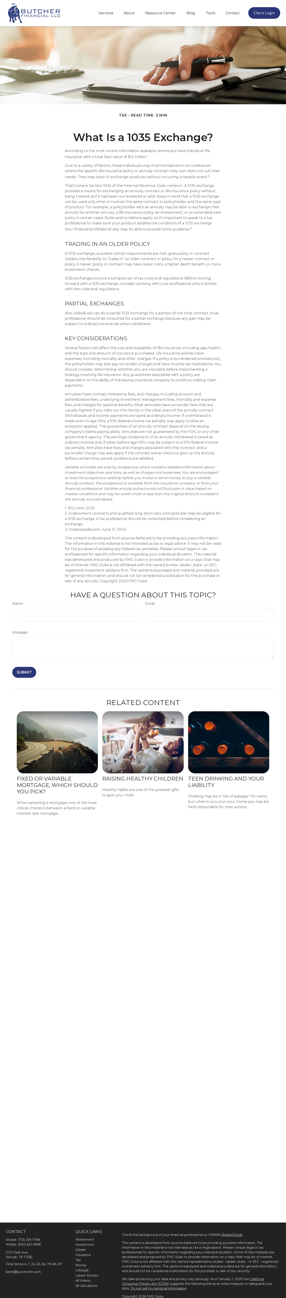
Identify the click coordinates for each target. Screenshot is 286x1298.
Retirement (85, 1239)
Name (17, 603)
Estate (81, 1250)
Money (81, 1265)
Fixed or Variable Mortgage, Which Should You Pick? (57, 785)
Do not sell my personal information (158, 1288)
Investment (85, 1245)
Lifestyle (82, 1270)
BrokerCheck (232, 1235)
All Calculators (86, 1286)
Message (20, 632)
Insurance (83, 1255)
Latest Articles (87, 1275)
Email (150, 603)
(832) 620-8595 (29, 1244)
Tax (78, 1260)
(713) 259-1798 (29, 1240)
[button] (106, 13)
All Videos (83, 1281)
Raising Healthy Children (142, 778)
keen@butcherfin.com (23, 1272)
